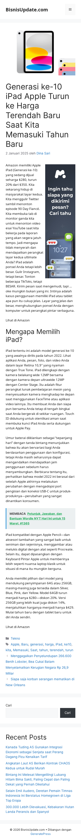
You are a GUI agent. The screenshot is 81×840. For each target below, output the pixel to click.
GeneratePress (41, 834)
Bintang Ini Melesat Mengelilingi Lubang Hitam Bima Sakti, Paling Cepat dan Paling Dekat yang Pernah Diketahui (38, 779)
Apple (15, 644)
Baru (24, 644)
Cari (9, 705)
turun (69, 650)
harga (49, 644)
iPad (59, 644)
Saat (33, 650)
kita (8, 650)
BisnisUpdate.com (27, 9)
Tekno (15, 638)
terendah (56, 650)
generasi (36, 644)
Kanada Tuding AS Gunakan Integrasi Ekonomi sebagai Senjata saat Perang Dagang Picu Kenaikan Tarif (34, 752)
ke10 (67, 644)
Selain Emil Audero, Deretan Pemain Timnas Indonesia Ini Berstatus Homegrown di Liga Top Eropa (39, 795)
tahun (43, 650)
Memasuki (20, 650)
